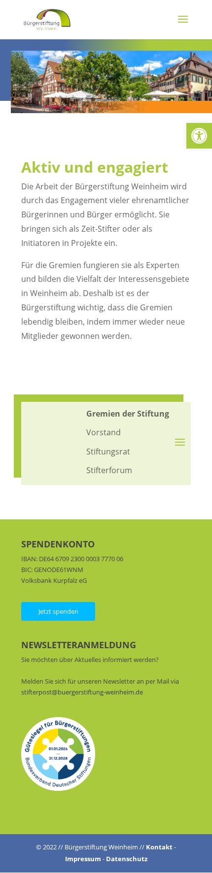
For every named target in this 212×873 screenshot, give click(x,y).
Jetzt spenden (58, 611)
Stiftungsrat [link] (108, 451)
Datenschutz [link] (126, 858)
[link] (199, 136)
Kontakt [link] (159, 847)
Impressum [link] (83, 858)
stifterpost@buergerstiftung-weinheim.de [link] (82, 692)
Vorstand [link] (103, 432)
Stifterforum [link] (109, 470)
